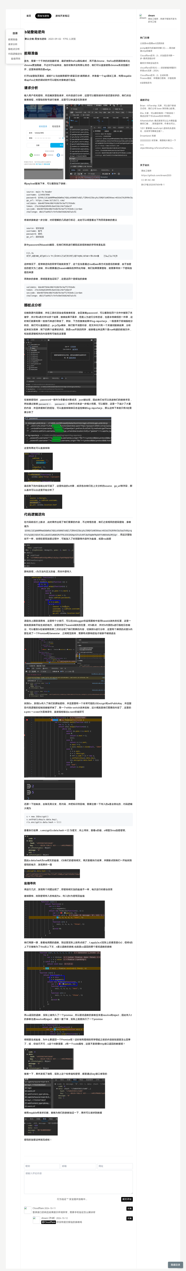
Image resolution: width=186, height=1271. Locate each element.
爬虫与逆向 (43, 16)
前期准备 (12, 39)
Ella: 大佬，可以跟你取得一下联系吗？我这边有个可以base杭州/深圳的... (157, 114)
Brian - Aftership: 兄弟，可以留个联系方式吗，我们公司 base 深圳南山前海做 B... (158, 107)
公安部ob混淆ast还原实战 (152, 43)
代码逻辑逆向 (15, 54)
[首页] (13, 16)
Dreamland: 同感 (148, 136)
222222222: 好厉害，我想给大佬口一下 (158, 140)
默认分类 (29, 39)
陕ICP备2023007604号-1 (152, 185)
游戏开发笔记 (62, 16)
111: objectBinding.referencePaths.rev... (157, 146)
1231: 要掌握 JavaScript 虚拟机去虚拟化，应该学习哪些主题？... (158, 129)
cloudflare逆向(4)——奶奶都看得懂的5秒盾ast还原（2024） (158, 69)
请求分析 (12, 44)
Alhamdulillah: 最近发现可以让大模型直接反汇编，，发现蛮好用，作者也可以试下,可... (158, 122)
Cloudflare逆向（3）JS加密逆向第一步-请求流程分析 (157, 57)
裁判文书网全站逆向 (149, 63)
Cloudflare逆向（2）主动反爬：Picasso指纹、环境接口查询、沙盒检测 (158, 76)
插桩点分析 (14, 49)
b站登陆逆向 (146, 83)
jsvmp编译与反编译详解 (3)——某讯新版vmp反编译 (157, 49)
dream (44, 1218)
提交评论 (127, 1199)
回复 (130, 1208)
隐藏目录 (175, 1264)
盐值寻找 (15, 58)
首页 (28, 16)
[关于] (13, 23)
